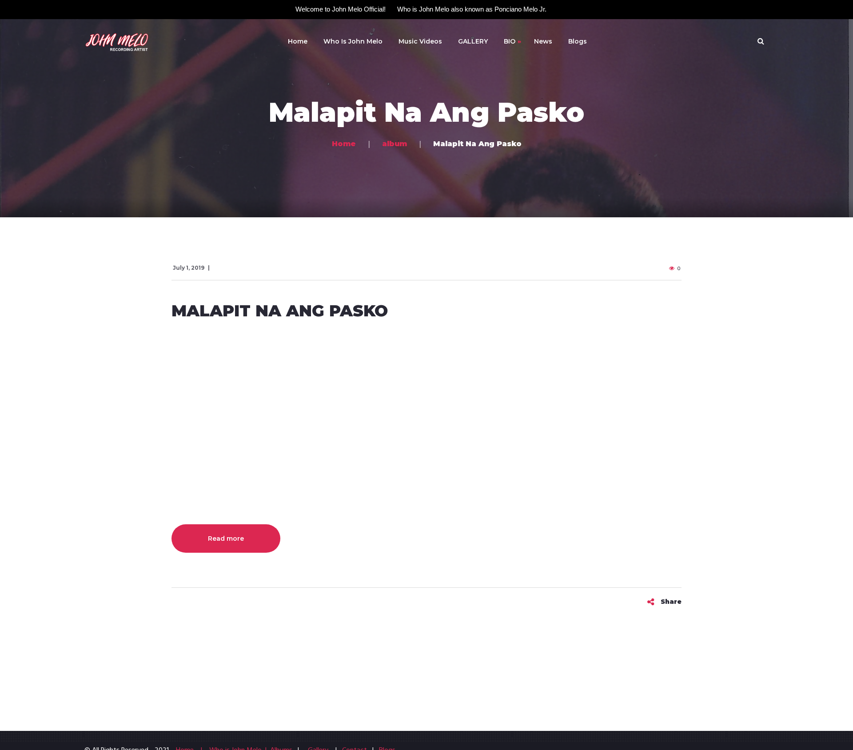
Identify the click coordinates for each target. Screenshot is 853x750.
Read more (226, 539)
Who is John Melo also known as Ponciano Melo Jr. (471, 9)
